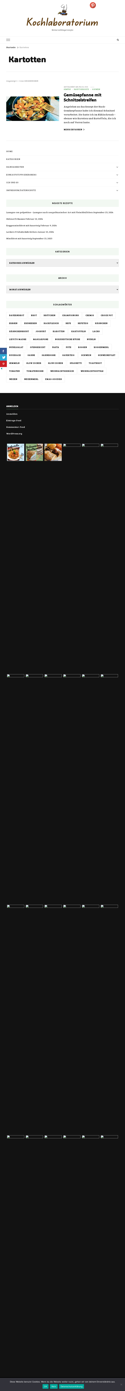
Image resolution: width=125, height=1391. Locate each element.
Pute (68, 347)
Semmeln (14, 363)
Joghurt (41, 331)
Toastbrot (95, 363)
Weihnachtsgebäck (62, 371)
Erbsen (13, 323)
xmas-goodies (53, 379)
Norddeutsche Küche (67, 339)
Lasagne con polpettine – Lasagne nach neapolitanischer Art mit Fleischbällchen (49, 212)
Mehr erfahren (73, 129)
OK (45, 1386)
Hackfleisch (51, 323)
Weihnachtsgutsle (92, 371)
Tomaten (14, 371)
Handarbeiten (15, 167)
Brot (34, 315)
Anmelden (12, 413)
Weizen (13, 379)
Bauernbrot (16, 315)
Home (9, 151)
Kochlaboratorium (62, 21)
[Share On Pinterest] (3, 364)
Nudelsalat (16, 347)
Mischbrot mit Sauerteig (19, 238)
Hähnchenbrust (19, 331)
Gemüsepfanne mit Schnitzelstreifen (82, 97)
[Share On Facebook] (3, 351)
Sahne (31, 355)
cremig (90, 315)
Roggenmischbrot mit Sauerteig (23, 225)
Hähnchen (101, 323)
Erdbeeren (30, 323)
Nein (54, 1386)
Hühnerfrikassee (15, 218)
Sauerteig (68, 355)
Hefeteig (83, 323)
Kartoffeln (78, 331)
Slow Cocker (33, 363)
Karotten (59, 331)
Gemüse (67, 89)
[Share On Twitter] (3, 357)
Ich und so (12, 182)
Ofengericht (37, 347)
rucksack (15, 355)
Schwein (96, 89)
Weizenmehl (31, 379)
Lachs (96, 331)
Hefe (68, 323)
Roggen (82, 347)
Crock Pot (107, 315)
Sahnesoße (49, 355)
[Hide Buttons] (1, 369)
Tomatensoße (35, 371)
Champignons (70, 315)
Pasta (55, 347)
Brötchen (49, 315)
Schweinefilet (106, 355)
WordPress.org (14, 433)
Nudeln (91, 339)
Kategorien (13, 159)
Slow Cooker (55, 363)
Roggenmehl (101, 347)
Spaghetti (76, 363)
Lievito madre (17, 339)
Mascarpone (40, 339)
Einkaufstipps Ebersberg (21, 174)
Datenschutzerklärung (71, 1386)
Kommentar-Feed (15, 426)
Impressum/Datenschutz (21, 190)
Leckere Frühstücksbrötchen (21, 231)
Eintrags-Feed (13, 420)
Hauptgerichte (81, 89)
